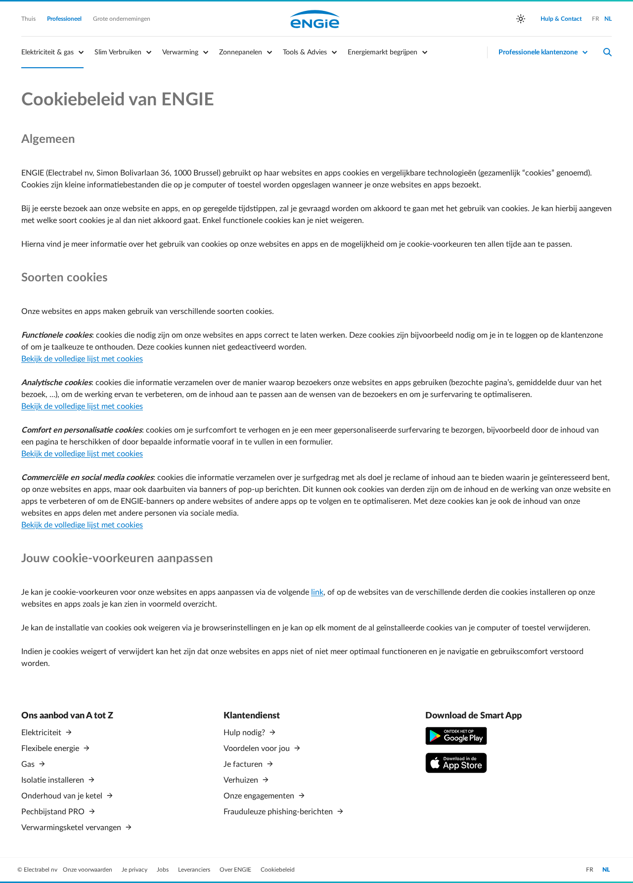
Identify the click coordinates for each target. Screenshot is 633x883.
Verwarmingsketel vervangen (72, 828)
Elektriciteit (42, 733)
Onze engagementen (260, 796)
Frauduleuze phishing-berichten (279, 812)
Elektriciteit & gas (47, 52)
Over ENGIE (236, 870)
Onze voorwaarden (88, 870)
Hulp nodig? (245, 733)
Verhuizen (242, 780)
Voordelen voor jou (258, 748)
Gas (29, 764)
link (317, 592)
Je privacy (135, 870)
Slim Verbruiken (117, 52)
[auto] (521, 18)
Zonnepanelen (240, 52)
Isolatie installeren (53, 780)
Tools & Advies (305, 52)
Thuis (29, 19)
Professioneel (65, 19)
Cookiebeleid (278, 870)
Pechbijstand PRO (54, 812)
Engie (315, 18)
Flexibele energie (51, 748)
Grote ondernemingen (121, 19)
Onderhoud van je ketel (62, 796)
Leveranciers (195, 870)
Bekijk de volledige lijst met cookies (82, 359)
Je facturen (244, 764)
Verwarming (180, 52)
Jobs (163, 870)
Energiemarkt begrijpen (382, 52)
